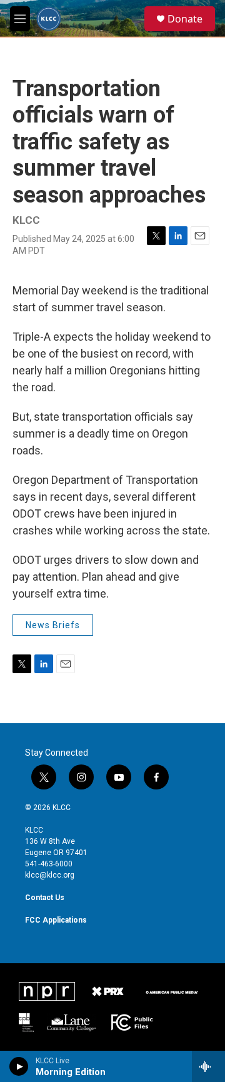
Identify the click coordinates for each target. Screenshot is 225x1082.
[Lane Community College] (71, 1022)
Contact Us (44, 897)
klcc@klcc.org (49, 875)
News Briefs (53, 625)
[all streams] (208, 1066)
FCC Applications (56, 920)
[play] (19, 1066)
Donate (185, 18)
